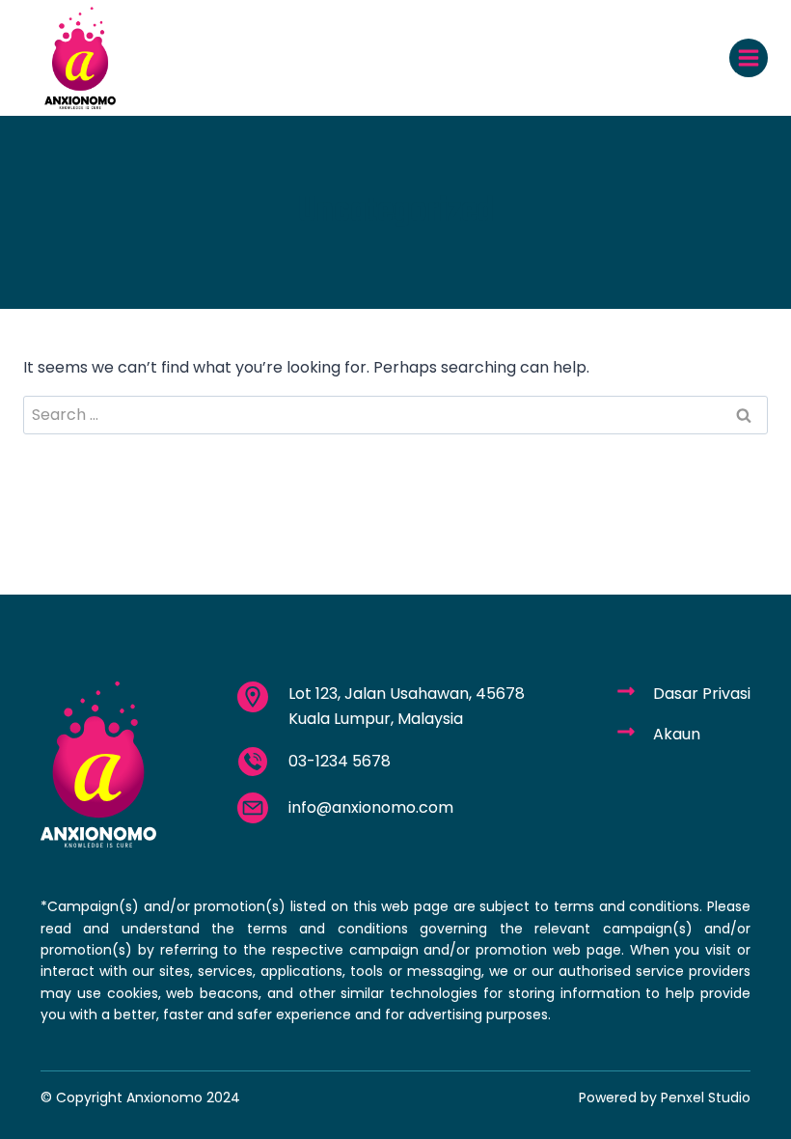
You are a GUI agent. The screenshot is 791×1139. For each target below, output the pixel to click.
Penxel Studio (705, 1097)
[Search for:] (395, 414)
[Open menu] (748, 58)
